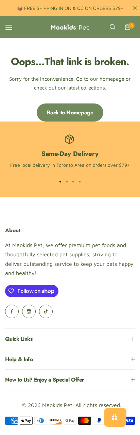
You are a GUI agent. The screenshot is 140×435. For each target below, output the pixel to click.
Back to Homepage (70, 112)
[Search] (112, 27)
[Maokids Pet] (70, 27)
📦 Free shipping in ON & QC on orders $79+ (70, 8)
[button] (80, 181)
